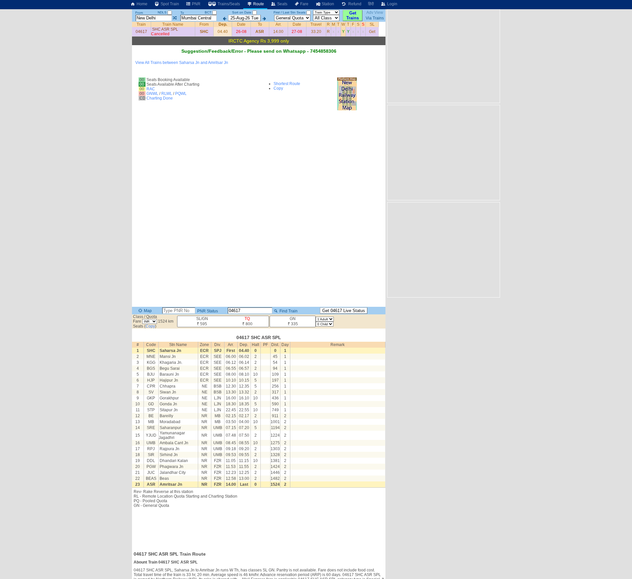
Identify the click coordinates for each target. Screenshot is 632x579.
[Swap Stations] (174, 18)
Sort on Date (241, 12)
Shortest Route (287, 83)
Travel (316, 24)
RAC (150, 89)
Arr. (278, 24)
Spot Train (169, 4)
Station (327, 4)
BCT (208, 12)
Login (391, 4)
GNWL (152, 93)
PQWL (181, 93)
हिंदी (371, 4)
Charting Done (159, 98)
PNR (195, 4)
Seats (281, 4)
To (182, 12)
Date (241, 24)
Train (141, 24)
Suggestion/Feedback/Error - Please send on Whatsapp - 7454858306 (258, 51)
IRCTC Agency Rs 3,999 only (258, 40)
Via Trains (375, 18)
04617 (141, 31)
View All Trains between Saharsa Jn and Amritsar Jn (181, 62)
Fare (303, 4)
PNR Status (207, 311)
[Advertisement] (259, 527)
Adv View (374, 12)
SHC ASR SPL (165, 29)
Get (372, 31)
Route (258, 4)
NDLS (163, 12)
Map (147, 310)
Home (141, 4)
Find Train (288, 311)
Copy (278, 88)
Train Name (172, 24)
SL (372, 24)
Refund (353, 4)
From (139, 12)
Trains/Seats (228, 4)
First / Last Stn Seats (289, 12)
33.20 (316, 31)
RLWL (166, 93)
